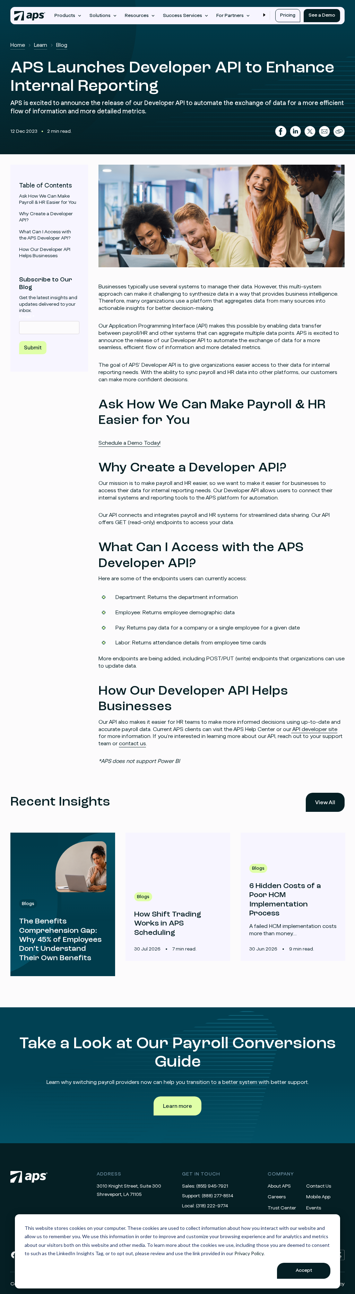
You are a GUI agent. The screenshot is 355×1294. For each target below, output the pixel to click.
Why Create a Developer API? (46, 217)
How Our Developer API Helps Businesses (44, 252)
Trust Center (282, 1208)
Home (17, 45)
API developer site (314, 729)
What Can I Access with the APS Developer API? (45, 235)
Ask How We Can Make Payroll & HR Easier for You (47, 199)
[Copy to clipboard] (339, 131)
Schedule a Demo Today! (129, 443)
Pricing (287, 15)
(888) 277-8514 (217, 1195)
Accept (304, 1270)
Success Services (182, 15)
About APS (279, 1186)
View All (325, 802)
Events (313, 1208)
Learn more (177, 1106)
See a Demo (322, 15)
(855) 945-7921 (212, 1186)
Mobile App (318, 1197)
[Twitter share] (309, 131)
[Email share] (324, 131)
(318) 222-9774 (212, 1206)
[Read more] (62, 904)
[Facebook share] (280, 131)
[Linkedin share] (295, 131)
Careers (277, 1197)
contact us (132, 743)
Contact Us (318, 1186)
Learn (40, 45)
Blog (61, 45)
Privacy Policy (248, 1253)
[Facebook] (14, 1257)
